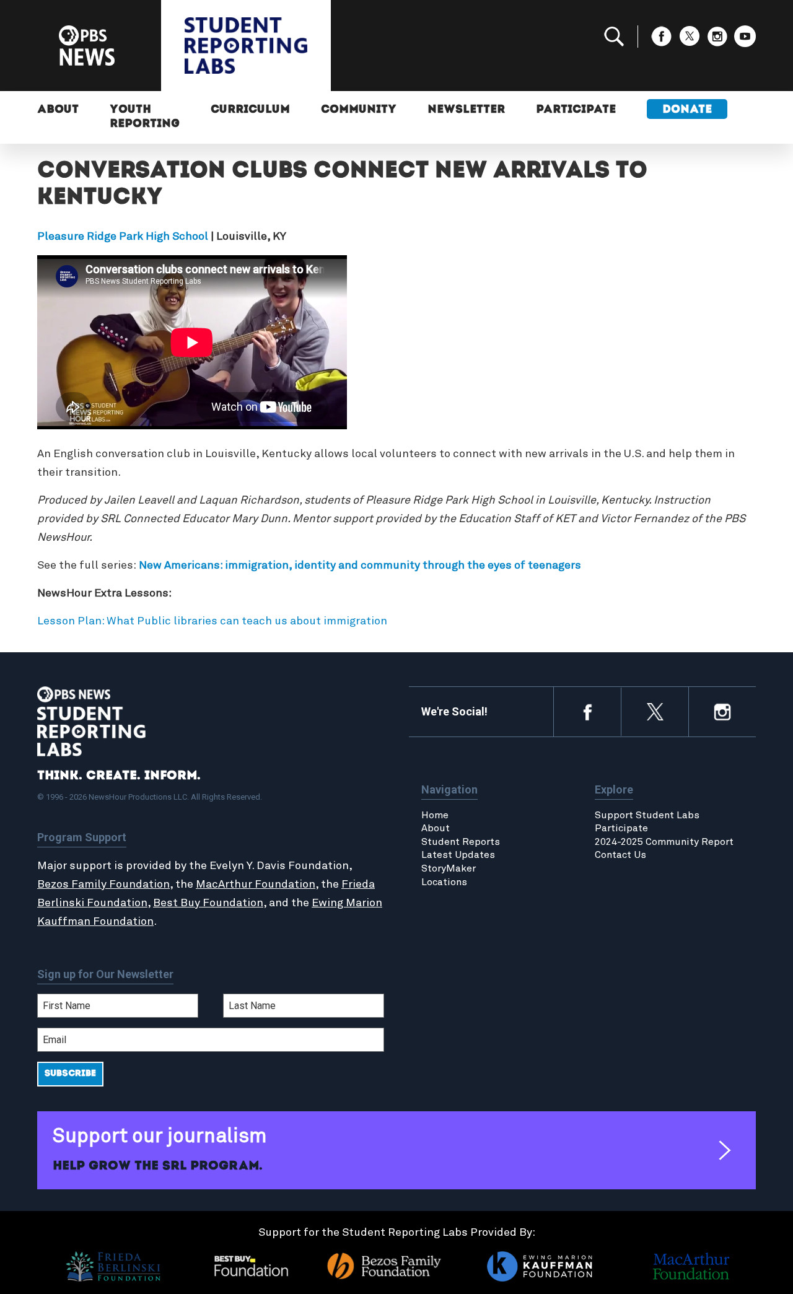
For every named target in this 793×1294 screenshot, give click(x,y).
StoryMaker (448, 868)
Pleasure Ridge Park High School (122, 236)
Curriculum (250, 110)
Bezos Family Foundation (103, 884)
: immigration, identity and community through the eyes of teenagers (400, 565)
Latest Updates (458, 855)
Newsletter (466, 110)
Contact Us (620, 855)
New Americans (179, 565)
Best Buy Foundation (208, 903)
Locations (444, 882)
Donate (687, 110)
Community (358, 110)
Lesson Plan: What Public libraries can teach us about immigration (212, 621)
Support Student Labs (647, 815)
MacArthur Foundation (255, 884)
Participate (576, 110)
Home (435, 815)
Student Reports (460, 842)
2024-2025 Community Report (664, 842)
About (58, 110)
